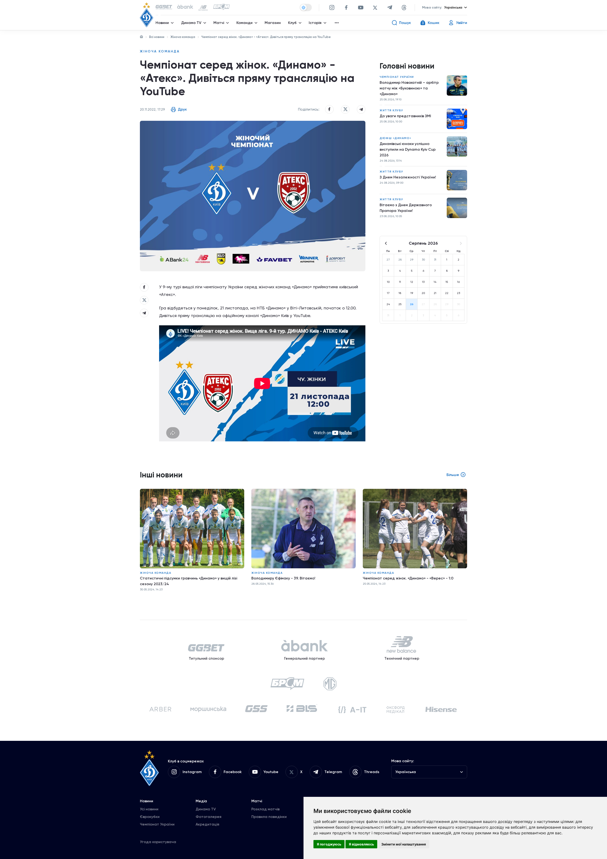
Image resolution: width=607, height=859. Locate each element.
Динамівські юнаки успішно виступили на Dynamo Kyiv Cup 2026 (408, 149)
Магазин (273, 22)
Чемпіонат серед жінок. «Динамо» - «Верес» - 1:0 (408, 578)
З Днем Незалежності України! (408, 177)
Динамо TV (206, 809)
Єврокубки (150, 816)
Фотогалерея (208, 816)
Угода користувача (158, 842)
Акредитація (207, 824)
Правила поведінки (269, 816)
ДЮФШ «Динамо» (395, 138)
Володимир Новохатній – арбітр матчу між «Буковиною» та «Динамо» (409, 88)
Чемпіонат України (397, 77)
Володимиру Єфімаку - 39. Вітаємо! (283, 578)
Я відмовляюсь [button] (361, 844)
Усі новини (149, 809)
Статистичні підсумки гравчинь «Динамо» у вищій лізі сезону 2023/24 (188, 581)
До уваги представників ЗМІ (405, 116)
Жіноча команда (182, 37)
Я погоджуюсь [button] (329, 844)
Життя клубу (391, 110)
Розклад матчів (265, 809)
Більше (452, 474)
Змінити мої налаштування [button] (403, 844)
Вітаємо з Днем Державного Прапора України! (406, 208)
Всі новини (156, 37)
